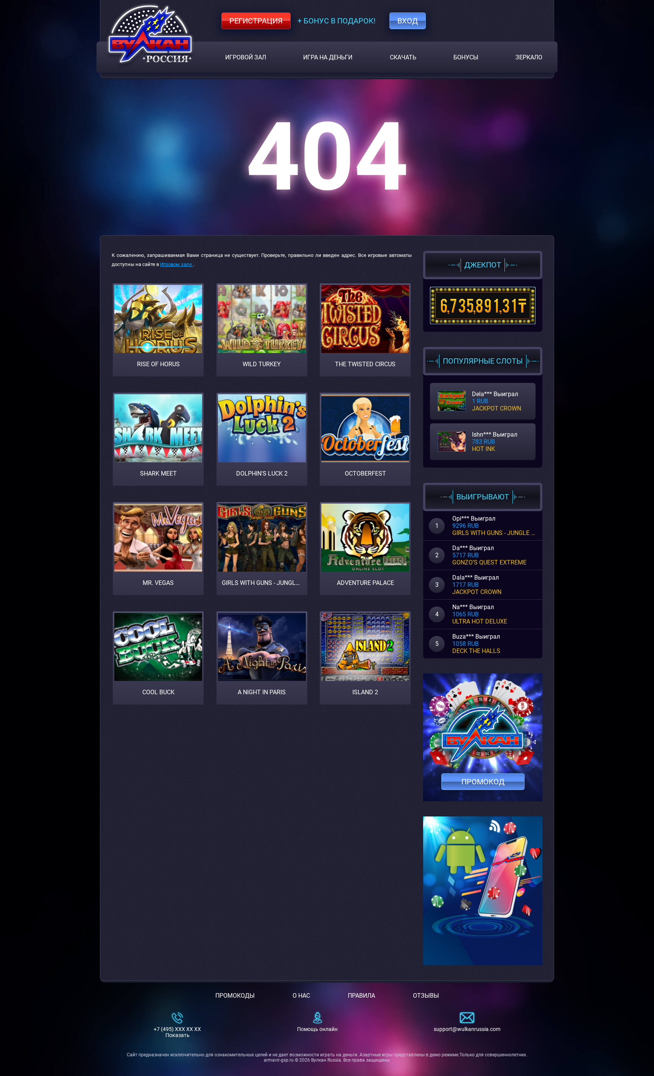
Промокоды (235, 995)
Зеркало (528, 57)
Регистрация (256, 20)
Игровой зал (245, 57)
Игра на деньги (327, 57)
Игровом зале (176, 264)
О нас (301, 995)
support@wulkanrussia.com (467, 1029)
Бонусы (465, 57)
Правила (361, 995)
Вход (407, 20)
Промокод (483, 781)
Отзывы (426, 995)
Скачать (403, 57)
